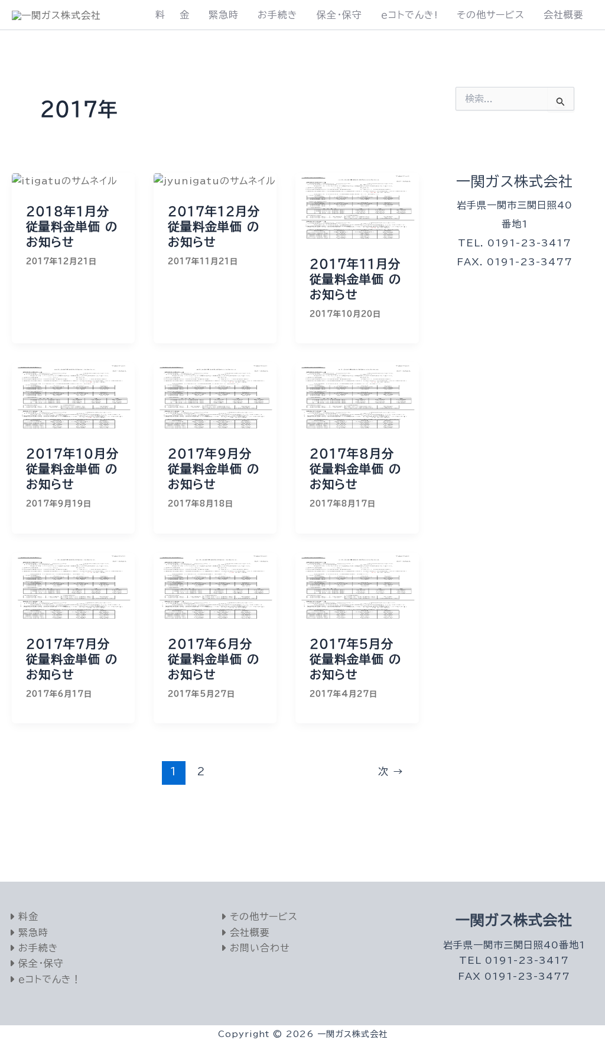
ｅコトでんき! (409, 15)
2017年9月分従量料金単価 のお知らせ (213, 468)
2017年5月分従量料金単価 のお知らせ (355, 659)
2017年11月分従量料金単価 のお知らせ (355, 279)
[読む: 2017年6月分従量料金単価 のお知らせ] (215, 586)
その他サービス (491, 15)
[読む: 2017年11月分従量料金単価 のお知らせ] (356, 206)
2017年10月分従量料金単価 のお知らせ (72, 468)
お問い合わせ (258, 948)
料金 (26, 916)
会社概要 (564, 15)
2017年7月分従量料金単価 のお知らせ (72, 659)
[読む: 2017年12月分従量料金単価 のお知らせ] (215, 180)
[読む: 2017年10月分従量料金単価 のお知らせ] (73, 396)
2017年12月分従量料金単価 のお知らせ (214, 226)
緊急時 (224, 15)
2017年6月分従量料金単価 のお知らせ (213, 659)
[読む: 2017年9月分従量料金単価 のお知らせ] (215, 396)
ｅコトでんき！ (48, 979)
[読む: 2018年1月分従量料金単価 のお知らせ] (65, 180)
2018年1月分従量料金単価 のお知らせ (72, 226)
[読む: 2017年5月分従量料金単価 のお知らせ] (356, 586)
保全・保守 (339, 15)
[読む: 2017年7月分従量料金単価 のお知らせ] (73, 586)
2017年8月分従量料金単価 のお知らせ (355, 468)
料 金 (172, 15)
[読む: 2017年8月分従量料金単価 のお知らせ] (356, 396)
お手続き (278, 15)
